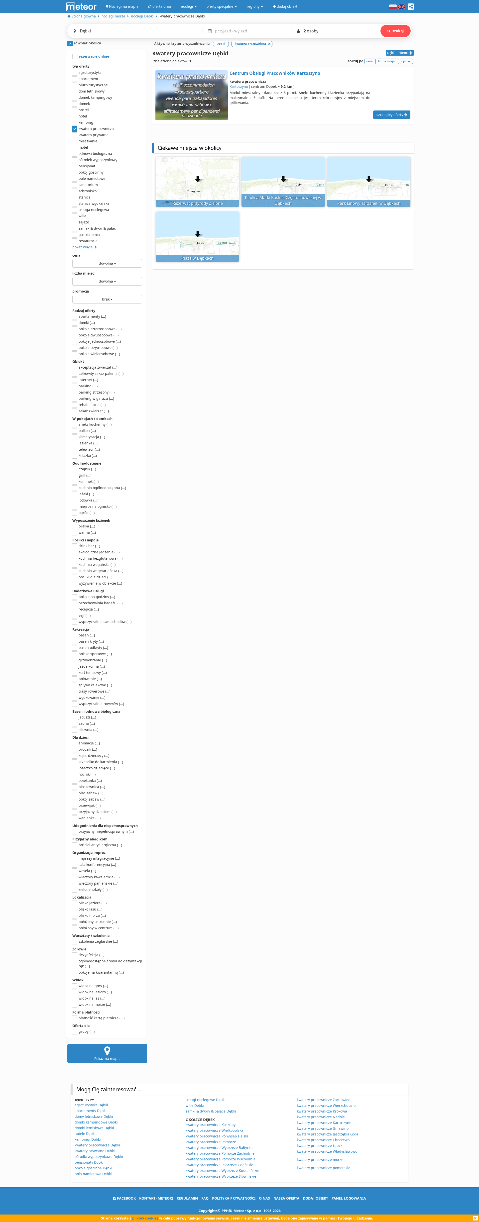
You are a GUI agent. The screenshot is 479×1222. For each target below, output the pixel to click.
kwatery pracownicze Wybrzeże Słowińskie (221, 1176)
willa (82, 215)
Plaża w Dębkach (198, 258)
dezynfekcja (91, 954)
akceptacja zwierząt (98, 367)
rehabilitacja (92, 404)
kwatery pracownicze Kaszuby (211, 1124)
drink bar (89, 545)
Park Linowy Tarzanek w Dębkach (368, 203)
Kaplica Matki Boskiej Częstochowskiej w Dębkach (283, 200)
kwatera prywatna (94, 134)
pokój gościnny (91, 172)
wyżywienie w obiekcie (100, 583)
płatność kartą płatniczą (101, 1018)
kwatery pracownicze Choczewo (323, 1139)
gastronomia (89, 234)
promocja (80, 291)
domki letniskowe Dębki (94, 1127)
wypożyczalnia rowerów (101, 703)
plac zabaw (91, 793)
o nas (264, 1198)
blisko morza (92, 915)
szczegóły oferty (390, 114)
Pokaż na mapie (107, 1058)
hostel (84, 109)
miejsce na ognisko (98, 506)
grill (85, 475)
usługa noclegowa (94, 209)
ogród (87, 512)
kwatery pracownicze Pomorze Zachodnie (220, 1153)
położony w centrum (99, 927)
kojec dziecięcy (94, 755)
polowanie (90, 678)
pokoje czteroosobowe (100, 328)
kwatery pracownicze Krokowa (322, 1111)
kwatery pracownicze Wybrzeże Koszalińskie (222, 1170)
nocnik (87, 774)
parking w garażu (96, 398)
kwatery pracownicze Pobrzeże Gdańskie (219, 1164)
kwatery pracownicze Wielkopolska (214, 1130)
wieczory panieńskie (98, 883)
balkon (87, 430)
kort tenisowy (93, 672)
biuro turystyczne (93, 85)
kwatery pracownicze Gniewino (323, 1128)
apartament (88, 78)
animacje (89, 743)
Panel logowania (349, 1198)
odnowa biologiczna (95, 153)
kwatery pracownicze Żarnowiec (323, 1099)
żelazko (88, 455)
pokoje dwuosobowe (99, 335)
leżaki (86, 494)
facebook (126, 1198)
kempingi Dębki (88, 1139)
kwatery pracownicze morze (320, 1159)
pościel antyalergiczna (100, 844)
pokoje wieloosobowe (99, 353)
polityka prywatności (233, 1198)
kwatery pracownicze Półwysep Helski (217, 1136)
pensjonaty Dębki (89, 1162)
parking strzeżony (97, 392)
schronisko (88, 191)
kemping (86, 122)
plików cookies (145, 1218)
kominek (89, 481)
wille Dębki (195, 1105)
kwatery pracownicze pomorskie (323, 1167)
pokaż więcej (83, 247)
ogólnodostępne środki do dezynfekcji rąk (110, 963)
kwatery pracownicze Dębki (97, 1145)
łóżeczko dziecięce (97, 768)
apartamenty (92, 316)
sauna (87, 723)
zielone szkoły (93, 889)
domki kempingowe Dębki (96, 1122)
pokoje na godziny (97, 596)
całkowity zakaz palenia (101, 373)
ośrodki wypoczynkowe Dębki (99, 1156)
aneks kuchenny (95, 424)
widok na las (92, 998)
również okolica (87, 43)
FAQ (205, 1198)
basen (87, 635)
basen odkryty (93, 647)
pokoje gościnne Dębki (93, 1168)
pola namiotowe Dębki (93, 1173)
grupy (87, 1031)
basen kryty (91, 641)
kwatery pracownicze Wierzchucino (326, 1105)
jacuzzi (87, 717)
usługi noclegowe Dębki (206, 1099)
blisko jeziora (93, 903)
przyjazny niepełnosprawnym (106, 831)
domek (84, 103)
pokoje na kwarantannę (101, 972)
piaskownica (92, 786)
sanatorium (88, 184)
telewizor (89, 449)
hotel (83, 116)
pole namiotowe (92, 178)
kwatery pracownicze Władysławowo (327, 1151)
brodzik (88, 749)
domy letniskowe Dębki (94, 1116)
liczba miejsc (83, 273)
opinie (405, 61)
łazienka (88, 443)
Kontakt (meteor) (156, 1198)
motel (83, 147)
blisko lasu (90, 909)
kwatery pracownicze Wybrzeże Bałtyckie (219, 1147)
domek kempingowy (95, 97)
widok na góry (93, 985)
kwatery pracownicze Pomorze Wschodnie (220, 1159)
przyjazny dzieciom (98, 811)
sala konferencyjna (97, 864)
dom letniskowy (92, 91)
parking (88, 386)
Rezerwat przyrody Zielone (197, 203)
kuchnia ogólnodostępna (102, 487)
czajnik (87, 469)
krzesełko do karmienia (101, 761)
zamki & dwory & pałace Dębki (211, 1111)
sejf (85, 615)
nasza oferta (286, 1198)
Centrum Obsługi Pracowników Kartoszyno (275, 73)
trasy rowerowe (94, 691)
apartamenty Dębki (91, 1110)
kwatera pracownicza (96, 128)
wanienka (90, 817)
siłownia (88, 729)
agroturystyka (90, 72)
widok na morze (95, 1004)
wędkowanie (92, 697)
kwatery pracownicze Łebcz (319, 1145)
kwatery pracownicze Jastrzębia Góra (327, 1134)
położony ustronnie (98, 921)
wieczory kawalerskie (99, 877)
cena (76, 255)
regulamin (187, 1198)
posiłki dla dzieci (95, 577)
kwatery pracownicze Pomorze (211, 1141)
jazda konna (92, 666)
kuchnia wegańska (97, 564)
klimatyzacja (92, 436)
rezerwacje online (93, 56)
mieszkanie (88, 141)
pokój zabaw (92, 799)
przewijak (90, 805)
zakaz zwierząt (94, 410)
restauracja (88, 240)
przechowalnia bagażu (100, 603)
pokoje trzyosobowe (98, 347)
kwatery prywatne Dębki (95, 1150)
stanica (85, 197)
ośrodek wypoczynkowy (98, 159)
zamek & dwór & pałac (97, 228)
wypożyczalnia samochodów (105, 621)
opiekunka (90, 780)
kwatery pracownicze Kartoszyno (324, 1122)
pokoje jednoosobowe (100, 341)
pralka (87, 526)
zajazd (84, 222)
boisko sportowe (95, 653)
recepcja (89, 609)
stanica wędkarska (94, 203)
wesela (87, 870)
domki (87, 322)
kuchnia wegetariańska (101, 570)
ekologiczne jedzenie (99, 552)
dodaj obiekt (315, 1198)
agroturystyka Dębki (91, 1105)
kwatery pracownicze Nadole (321, 1117)
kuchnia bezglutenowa (100, 558)
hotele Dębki (85, 1133)
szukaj (398, 30)
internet (88, 379)
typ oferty (81, 66)
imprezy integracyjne (99, 858)
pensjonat (87, 166)
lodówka (88, 500)
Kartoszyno (239, 86)
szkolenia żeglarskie (98, 941)
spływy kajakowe (95, 685)
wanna (87, 532)
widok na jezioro (95, 992)
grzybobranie (93, 660)
